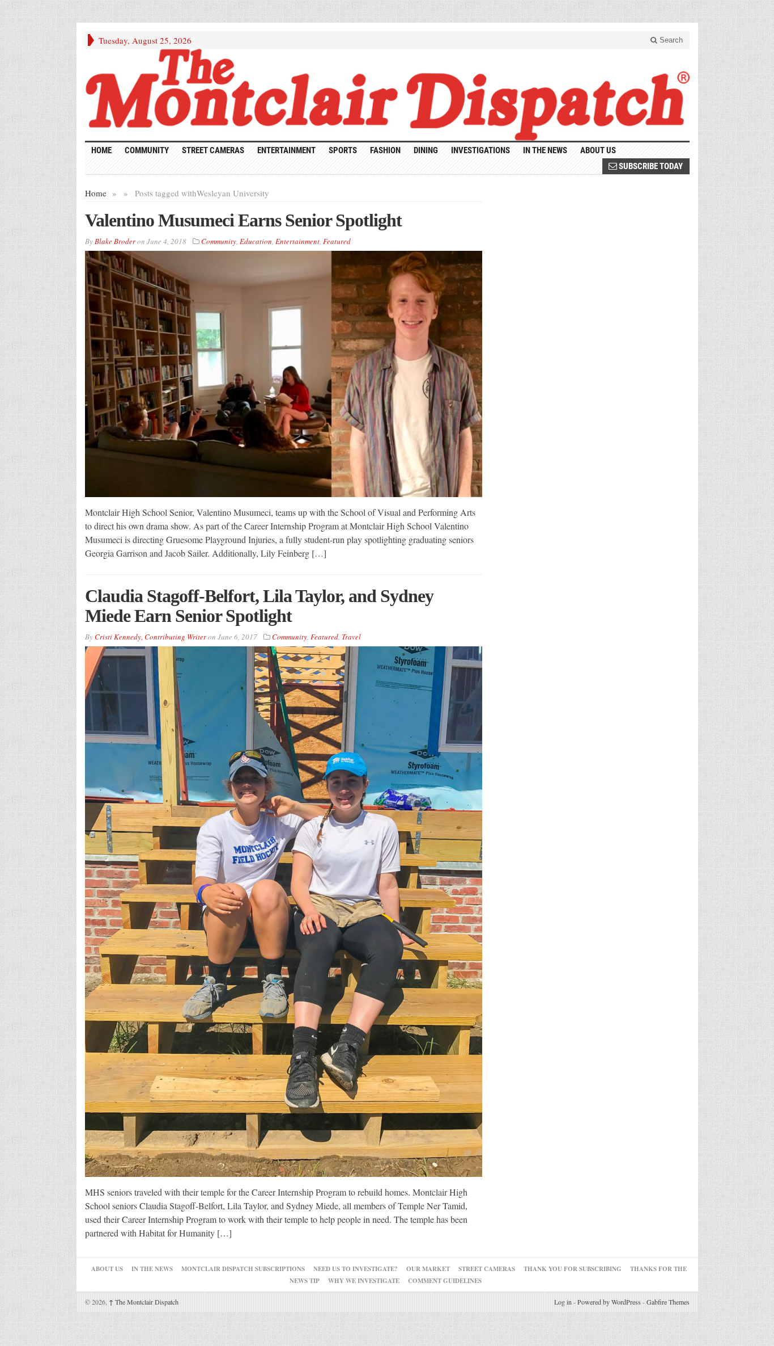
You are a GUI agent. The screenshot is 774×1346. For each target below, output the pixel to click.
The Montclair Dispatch (143, 1301)
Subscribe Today (650, 166)
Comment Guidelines (445, 1280)
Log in (563, 1301)
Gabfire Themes (668, 1301)
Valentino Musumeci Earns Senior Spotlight (243, 220)
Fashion (385, 150)
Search (670, 40)
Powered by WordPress (609, 1301)
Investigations (480, 150)
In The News (152, 1268)
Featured (337, 241)
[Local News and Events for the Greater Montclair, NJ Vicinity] (387, 95)
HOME (101, 150)
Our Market (428, 1268)
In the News (545, 150)
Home (96, 193)
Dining (426, 150)
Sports (343, 150)
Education (256, 241)
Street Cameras (213, 150)
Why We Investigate (363, 1280)
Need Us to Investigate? (355, 1268)
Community (147, 150)
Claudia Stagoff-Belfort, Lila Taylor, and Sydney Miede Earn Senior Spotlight (259, 606)
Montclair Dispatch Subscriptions (243, 1268)
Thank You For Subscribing (573, 1268)
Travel (351, 637)
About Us (598, 150)
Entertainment (286, 150)
